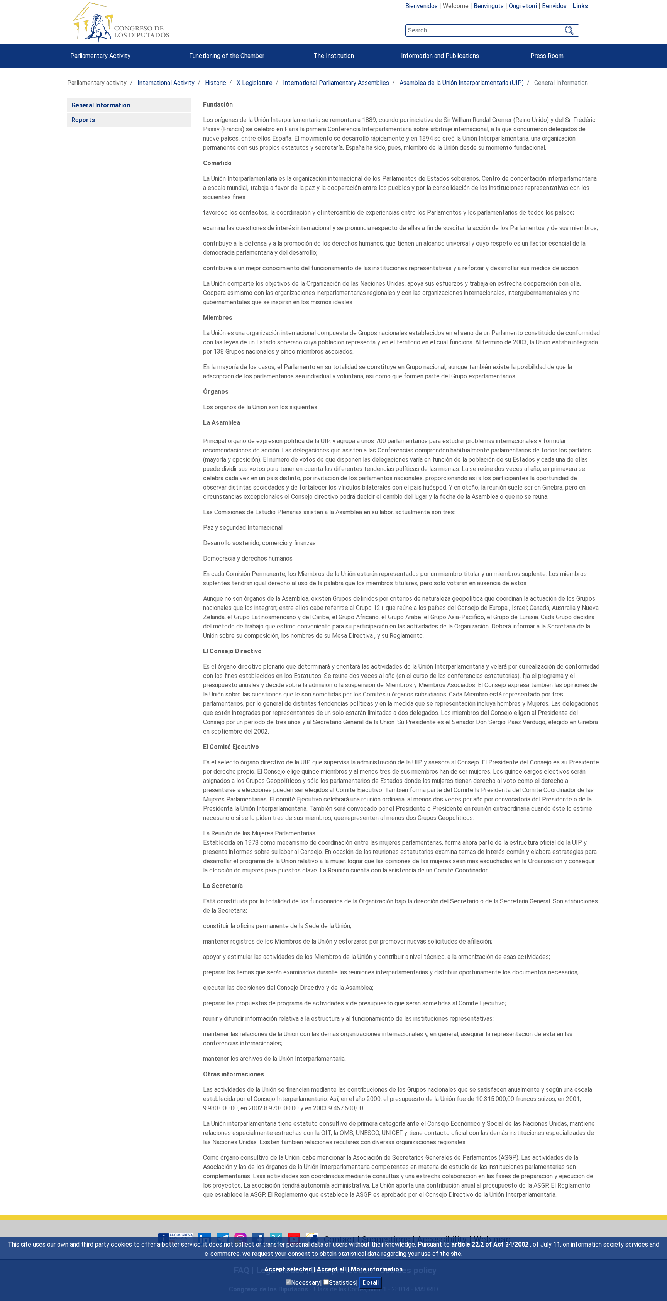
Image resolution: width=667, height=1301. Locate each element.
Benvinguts (489, 6)
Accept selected (288, 1269)
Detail (370, 1282)
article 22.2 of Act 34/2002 (490, 1244)
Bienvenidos (421, 6)
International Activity (166, 82)
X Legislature (255, 82)
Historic (215, 82)
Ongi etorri (523, 6)
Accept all (332, 1269)
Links (580, 6)
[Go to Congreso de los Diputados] (121, 22)
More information (377, 1269)
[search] (492, 30)
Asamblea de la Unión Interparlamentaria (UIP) (462, 82)
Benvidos (554, 6)
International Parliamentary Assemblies (336, 82)
